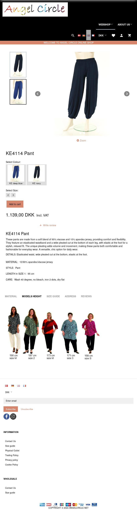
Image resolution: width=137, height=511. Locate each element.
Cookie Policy (11, 464)
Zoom (83, 140)
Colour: (13, 162)
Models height (32, 296)
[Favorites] (113, 35)
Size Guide (53, 296)
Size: (12, 190)
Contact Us (10, 441)
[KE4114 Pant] (82, 94)
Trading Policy (11, 455)
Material (11, 296)
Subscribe (11, 409)
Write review (49, 225)
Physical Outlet (12, 450)
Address (70, 296)
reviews (29, 225)
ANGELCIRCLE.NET (79, 507)
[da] (79, 35)
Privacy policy (11, 459)
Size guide (10, 445)
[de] (84, 35)
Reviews (86, 296)
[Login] (121, 35)
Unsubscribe (27, 409)
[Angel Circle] (35, 9)
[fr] (93, 35)
